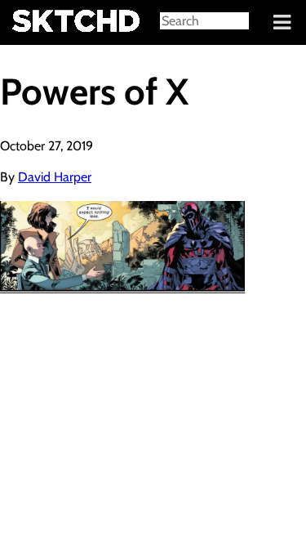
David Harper (54, 177)
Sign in (25, 23)
